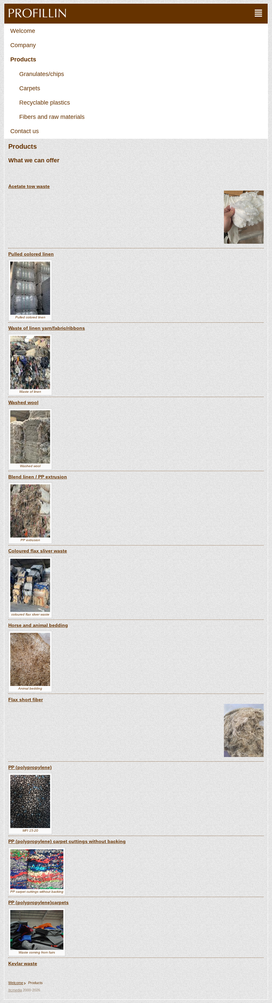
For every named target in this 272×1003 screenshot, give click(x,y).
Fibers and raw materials (52, 117)
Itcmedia (15, 990)
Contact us (24, 131)
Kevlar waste (22, 963)
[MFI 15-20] (30, 827)
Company (23, 45)
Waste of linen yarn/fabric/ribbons (46, 328)
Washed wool (23, 402)
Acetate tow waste (29, 186)
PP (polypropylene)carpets (38, 902)
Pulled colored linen (31, 254)
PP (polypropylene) (30, 767)
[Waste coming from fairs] (36, 949)
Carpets (29, 88)
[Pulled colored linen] (30, 313)
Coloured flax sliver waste (37, 550)
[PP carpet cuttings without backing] (36, 888)
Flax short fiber (25, 699)
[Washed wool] (30, 462)
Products (23, 59)
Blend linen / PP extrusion (37, 476)
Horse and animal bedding (38, 625)
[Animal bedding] (30, 685)
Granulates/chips (41, 74)
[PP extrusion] (30, 536)
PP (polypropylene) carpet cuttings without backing (67, 841)
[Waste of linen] (30, 388)
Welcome (22, 31)
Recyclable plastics (44, 102)
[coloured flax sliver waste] (30, 611)
